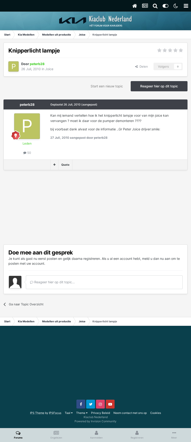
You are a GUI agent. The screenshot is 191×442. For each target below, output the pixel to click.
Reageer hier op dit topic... (54, 282)
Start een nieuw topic (107, 86)
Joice (49, 69)
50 (28, 153)
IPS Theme (37, 413)
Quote (65, 164)
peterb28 (27, 104)
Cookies (155, 413)
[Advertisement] (58, 207)
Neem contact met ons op (130, 413)
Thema (81, 413)
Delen (143, 66)
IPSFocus (55, 413)
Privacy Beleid (100, 413)
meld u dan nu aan (156, 259)
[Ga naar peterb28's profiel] (13, 66)
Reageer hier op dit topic (159, 86)
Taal (68, 413)
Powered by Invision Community (95, 421)
